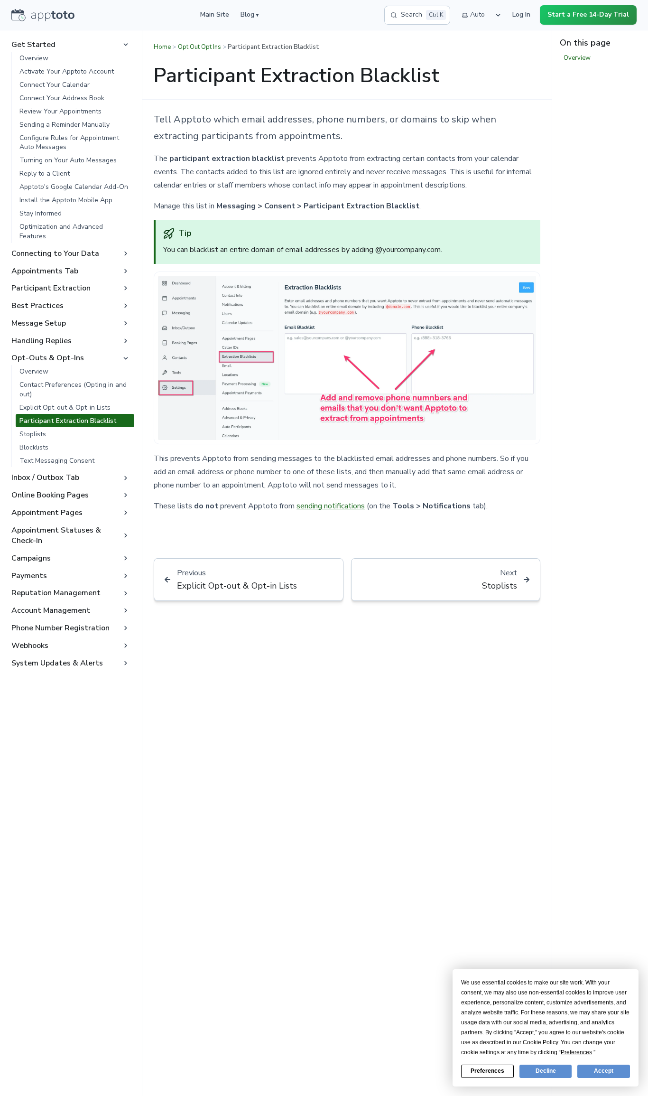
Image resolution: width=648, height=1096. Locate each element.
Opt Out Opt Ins (199, 47)
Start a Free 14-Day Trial (588, 14)
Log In (521, 14)
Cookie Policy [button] (540, 1042)
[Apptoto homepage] (42, 15)
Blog (250, 14)
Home (162, 47)
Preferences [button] (576, 1052)
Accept (603, 1071)
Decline (546, 1071)
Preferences (487, 1071)
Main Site (214, 14)
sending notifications (330, 506)
